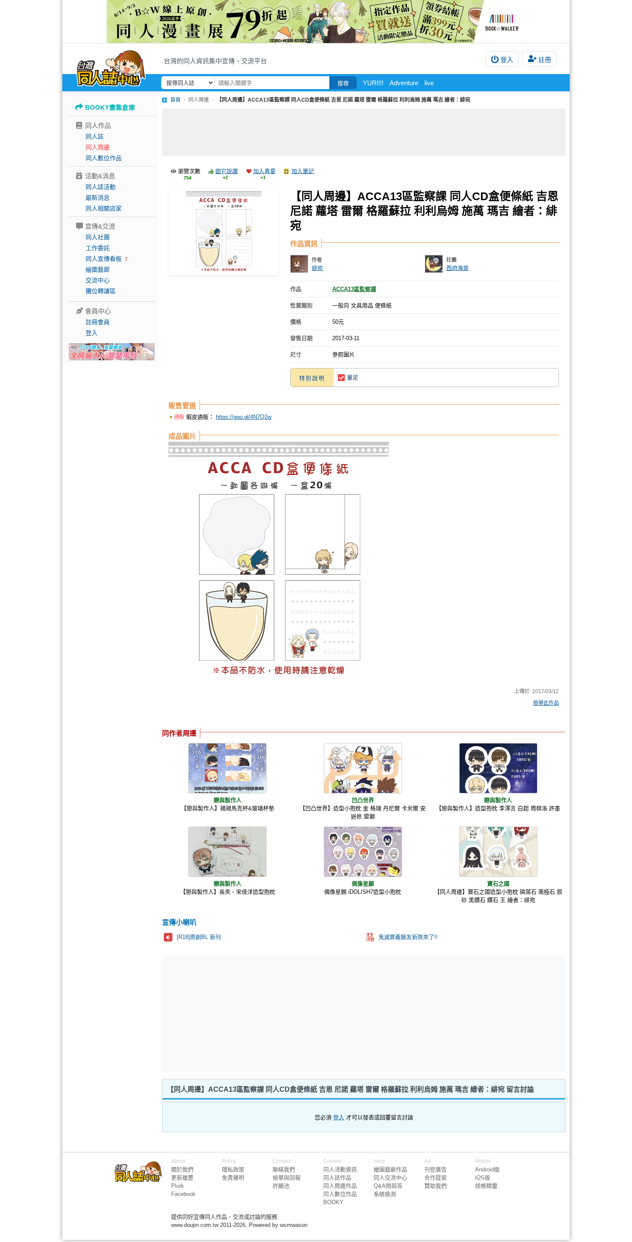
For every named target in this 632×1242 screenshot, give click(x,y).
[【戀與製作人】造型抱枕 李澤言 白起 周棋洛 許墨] (498, 768)
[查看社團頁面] (434, 264)
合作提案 (435, 1177)
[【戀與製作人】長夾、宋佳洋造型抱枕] (227, 852)
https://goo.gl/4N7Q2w (243, 417)
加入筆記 (302, 171)
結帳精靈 (486, 1186)
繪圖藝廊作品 (390, 1169)
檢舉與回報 (287, 1177)
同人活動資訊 (340, 1169)
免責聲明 (233, 1177)
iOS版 (482, 1177)
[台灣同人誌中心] (111, 66)
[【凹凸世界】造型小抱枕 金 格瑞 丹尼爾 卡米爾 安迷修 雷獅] (363, 768)
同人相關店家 (104, 208)
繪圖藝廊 (98, 269)
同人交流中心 (390, 1177)
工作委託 (98, 248)
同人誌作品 (337, 1177)
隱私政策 (233, 1169)
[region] (297, 1013)
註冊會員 (98, 322)
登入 (506, 59)
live (429, 83)
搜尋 (343, 83)
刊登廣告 (435, 1169)
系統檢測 (385, 1194)
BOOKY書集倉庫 (110, 107)
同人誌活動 (101, 186)
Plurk (177, 1186)
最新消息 (98, 197)
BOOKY (333, 1202)
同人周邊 (98, 147)
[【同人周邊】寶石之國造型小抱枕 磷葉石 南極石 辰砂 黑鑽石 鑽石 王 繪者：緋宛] (498, 852)
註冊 (544, 59)
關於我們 (182, 1169)
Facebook (183, 1194)
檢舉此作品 (546, 703)
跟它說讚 (226, 171)
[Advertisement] (363, 132)
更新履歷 (182, 1177)
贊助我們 (435, 1186)
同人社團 (98, 237)
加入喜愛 (264, 171)
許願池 (281, 1186)
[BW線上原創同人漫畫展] (316, 21)
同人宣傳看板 (104, 258)
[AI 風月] (112, 355)
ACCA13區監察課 (354, 289)
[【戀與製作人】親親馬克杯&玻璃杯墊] (227, 768)
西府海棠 (457, 268)
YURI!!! (373, 83)
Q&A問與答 (388, 1186)
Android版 (487, 1169)
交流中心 (98, 280)
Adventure (404, 83)
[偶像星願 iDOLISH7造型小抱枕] (363, 852)
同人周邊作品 (340, 1186)
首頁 (175, 100)
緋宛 (317, 268)
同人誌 (95, 136)
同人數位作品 (104, 158)
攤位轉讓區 (101, 291)
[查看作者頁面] (299, 264)
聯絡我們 (284, 1169)
